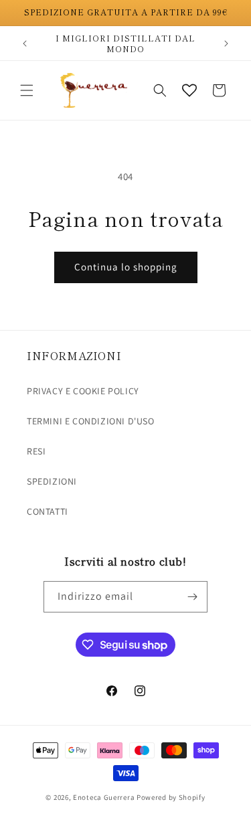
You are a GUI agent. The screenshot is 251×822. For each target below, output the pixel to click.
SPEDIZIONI (52, 481)
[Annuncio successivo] (226, 43)
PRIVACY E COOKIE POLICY (83, 391)
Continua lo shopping (125, 266)
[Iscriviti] (192, 596)
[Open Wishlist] (189, 90)
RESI (36, 451)
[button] (26, 90)
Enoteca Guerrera (104, 797)
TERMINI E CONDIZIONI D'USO (91, 421)
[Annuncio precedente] (24, 43)
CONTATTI (47, 511)
